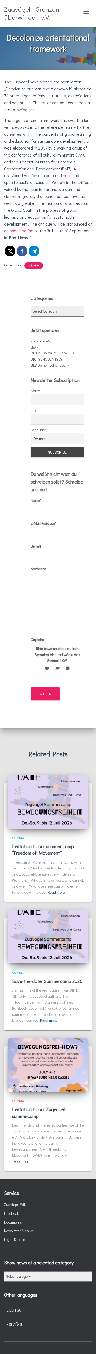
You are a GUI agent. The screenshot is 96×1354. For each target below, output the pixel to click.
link (31, 109)
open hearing (21, 230)
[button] (10, 251)
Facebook (11, 1213)
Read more (56, 892)
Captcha (55, 650)
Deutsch (16, 1310)
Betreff (36, 546)
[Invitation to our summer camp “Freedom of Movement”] (48, 801)
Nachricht (38, 568)
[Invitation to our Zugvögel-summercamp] (48, 1064)
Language (39, 429)
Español (15, 1324)
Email (35, 410)
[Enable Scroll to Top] (85, 1343)
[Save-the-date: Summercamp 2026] (48, 936)
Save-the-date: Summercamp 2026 (47, 981)
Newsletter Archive (18, 1230)
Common (33, 265)
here (67, 175)
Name (35, 390)
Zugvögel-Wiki (15, 1204)
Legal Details (14, 1239)
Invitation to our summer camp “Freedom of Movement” (43, 849)
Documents (13, 1222)
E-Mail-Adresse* (43, 523)
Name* (36, 500)
